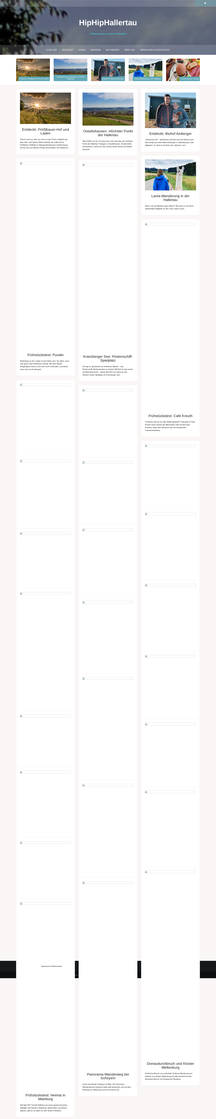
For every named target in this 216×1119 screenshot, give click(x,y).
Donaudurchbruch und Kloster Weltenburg (170, 1065)
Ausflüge (51, 50)
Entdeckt (67, 50)
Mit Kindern (112, 50)
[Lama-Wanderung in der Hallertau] (170, 175)
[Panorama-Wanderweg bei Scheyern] (108, 975)
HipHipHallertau (108, 22)
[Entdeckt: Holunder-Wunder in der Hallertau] (108, 771)
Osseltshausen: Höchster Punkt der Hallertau (70, 78)
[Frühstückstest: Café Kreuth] (170, 316)
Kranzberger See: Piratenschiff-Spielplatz (108, 358)
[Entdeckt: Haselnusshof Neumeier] (45, 686)
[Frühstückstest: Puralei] (45, 255)
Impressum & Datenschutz (155, 50)
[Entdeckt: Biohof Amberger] (170, 110)
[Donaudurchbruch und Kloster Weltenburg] (170, 964)
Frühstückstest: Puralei (189, 79)
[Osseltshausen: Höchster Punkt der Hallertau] (108, 109)
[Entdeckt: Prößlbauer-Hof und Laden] (45, 108)
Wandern (95, 50)
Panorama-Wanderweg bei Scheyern (108, 1076)
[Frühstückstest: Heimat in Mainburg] (45, 996)
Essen (81, 50)
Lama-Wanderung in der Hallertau (147, 79)
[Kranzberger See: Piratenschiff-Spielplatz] (108, 257)
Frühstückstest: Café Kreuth (170, 416)
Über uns (129, 50)
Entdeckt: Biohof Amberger (113, 79)
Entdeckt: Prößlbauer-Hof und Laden (34, 79)
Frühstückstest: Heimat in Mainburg (45, 1097)
